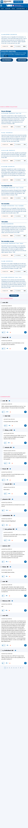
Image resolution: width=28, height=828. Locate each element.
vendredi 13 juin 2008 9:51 (6, 305)
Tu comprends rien (6, 185)
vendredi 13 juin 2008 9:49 (6, 584)
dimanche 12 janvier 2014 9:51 (9, 450)
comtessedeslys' (6, 515)
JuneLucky (7, 447)
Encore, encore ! (14, 295)
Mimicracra (5, 601)
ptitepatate (5, 499)
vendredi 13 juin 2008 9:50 (6, 604)
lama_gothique (8, 529)
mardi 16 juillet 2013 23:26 (9, 433)
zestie (3, 400)
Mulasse (4, 566)
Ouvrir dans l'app (18, 1)
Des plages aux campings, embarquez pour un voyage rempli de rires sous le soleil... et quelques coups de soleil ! (13, 54)
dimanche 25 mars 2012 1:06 (9, 487)
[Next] (23, 668)
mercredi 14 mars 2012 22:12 (9, 419)
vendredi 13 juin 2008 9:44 (6, 340)
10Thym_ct (7, 430)
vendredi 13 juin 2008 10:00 (6, 653)
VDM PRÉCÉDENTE (6, 60)
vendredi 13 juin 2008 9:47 (6, 518)
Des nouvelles (5, 203)
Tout (2, 8)
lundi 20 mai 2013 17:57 (8, 532)
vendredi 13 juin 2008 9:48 (6, 570)
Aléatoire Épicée (20, 8)
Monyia (4, 337)
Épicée (13, 8)
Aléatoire (7, 8)
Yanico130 (7, 484)
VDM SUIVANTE (22, 60)
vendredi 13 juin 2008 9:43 (6, 404)
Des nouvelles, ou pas (7, 241)
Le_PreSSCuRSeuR (6, 650)
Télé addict (4, 221)
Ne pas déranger (6, 111)
